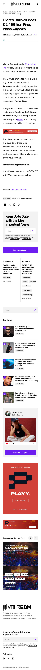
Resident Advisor (19, 189)
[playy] (20, 131)
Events (25, 281)
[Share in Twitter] (9, 204)
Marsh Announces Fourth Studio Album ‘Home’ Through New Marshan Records (25, 363)
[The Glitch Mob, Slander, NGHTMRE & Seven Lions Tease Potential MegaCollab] (11, 280)
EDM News (12, 12)
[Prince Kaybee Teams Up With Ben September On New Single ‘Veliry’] (8, 347)
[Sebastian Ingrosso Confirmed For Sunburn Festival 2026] (8, 331)
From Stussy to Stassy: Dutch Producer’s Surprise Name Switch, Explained (26, 395)
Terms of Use (26, 239)
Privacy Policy (14, 239)
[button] (4, 4)
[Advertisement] (20, 488)
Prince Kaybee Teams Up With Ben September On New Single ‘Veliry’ (25, 345)
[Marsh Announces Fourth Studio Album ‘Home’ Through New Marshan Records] (8, 364)
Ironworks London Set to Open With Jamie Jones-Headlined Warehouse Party (26, 379)
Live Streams (27, 290)
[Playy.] (20, 524)
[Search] (35, 310)
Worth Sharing (27, 295)
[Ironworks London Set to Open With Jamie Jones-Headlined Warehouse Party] (8, 381)
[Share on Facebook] (5, 204)
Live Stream (27, 286)
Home (5, 12)
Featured (33, 281)
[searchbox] (18, 310)
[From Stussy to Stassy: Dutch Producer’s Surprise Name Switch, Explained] (8, 397)
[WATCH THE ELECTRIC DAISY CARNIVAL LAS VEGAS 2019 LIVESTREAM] (20, 566)
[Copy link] (18, 204)
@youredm (17, 412)
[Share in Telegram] (14, 204)
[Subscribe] (33, 231)
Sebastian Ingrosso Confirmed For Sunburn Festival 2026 (24, 329)
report (20, 119)
